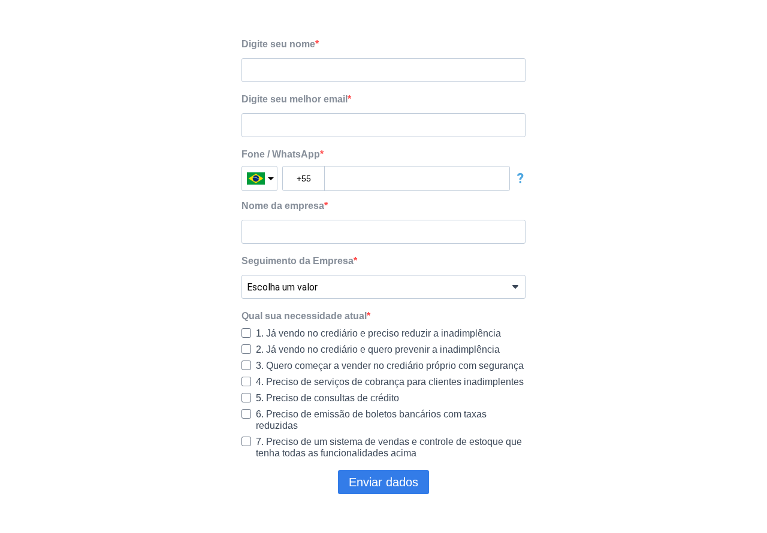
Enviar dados (383, 482)
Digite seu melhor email (294, 99)
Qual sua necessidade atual (304, 316)
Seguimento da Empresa (297, 261)
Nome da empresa (282, 206)
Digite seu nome (278, 44)
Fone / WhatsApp (280, 154)
